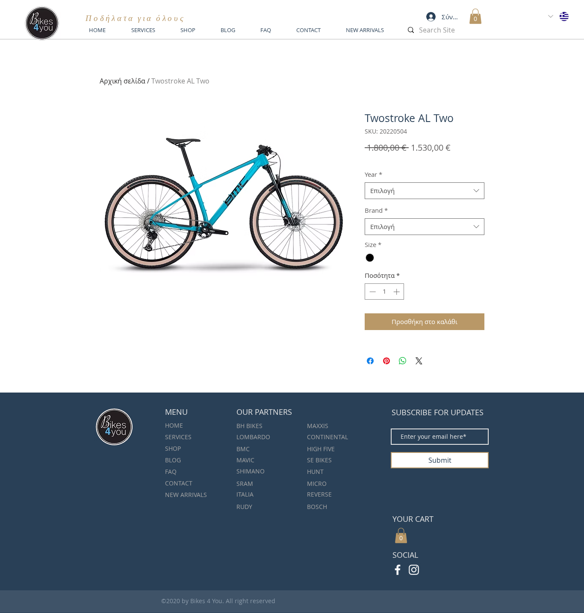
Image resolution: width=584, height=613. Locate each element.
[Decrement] (372, 292)
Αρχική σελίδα (122, 81)
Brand (376, 210)
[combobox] (424, 190)
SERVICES (178, 437)
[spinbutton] (385, 292)
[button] (475, 16)
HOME (174, 425)
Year (373, 174)
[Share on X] (419, 361)
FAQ (171, 471)
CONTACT (178, 483)
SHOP (173, 448)
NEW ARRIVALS (186, 495)
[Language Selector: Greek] (559, 16)
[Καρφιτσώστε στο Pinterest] (386, 361)
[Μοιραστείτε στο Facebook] (370, 361)
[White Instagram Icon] (414, 570)
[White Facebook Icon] (397, 570)
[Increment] (397, 292)
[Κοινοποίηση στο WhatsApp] (403, 361)
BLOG (173, 460)
